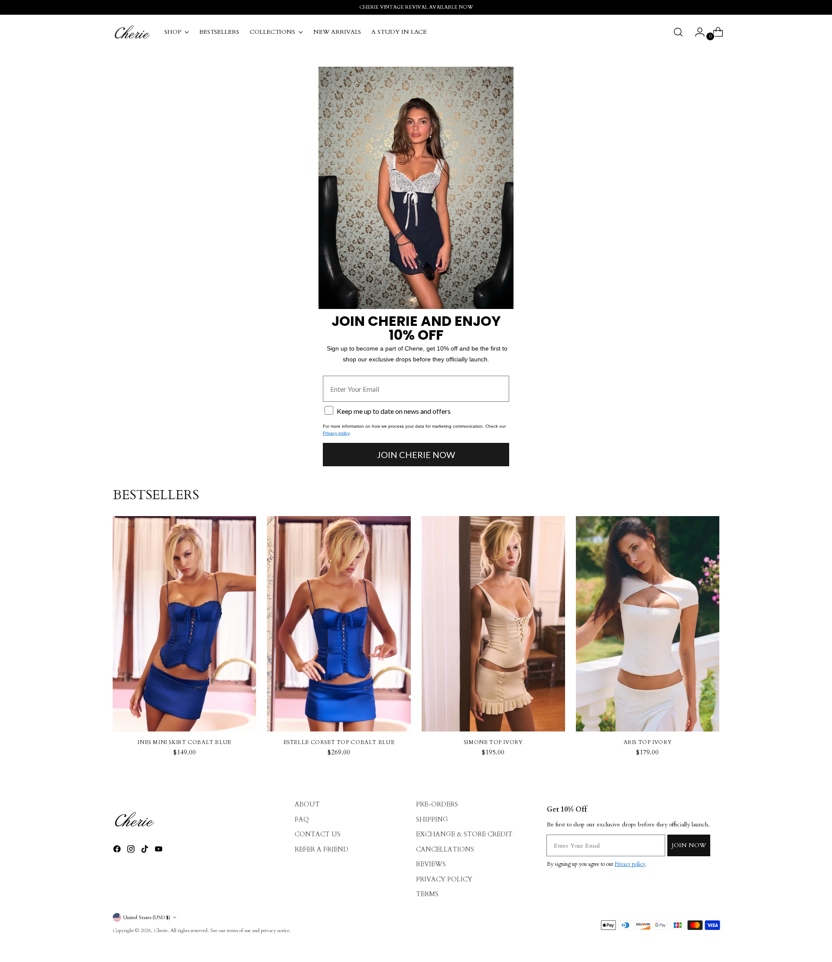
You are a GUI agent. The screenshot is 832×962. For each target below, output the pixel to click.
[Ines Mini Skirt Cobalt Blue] (184, 623)
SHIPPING (432, 819)
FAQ (302, 819)
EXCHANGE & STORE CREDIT (464, 834)
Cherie (161, 930)
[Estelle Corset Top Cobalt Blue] (338, 623)
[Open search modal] (678, 32)
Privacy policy (336, 433)
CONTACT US (318, 834)
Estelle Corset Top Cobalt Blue (339, 742)
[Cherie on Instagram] (132, 850)
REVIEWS (431, 864)
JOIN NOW (689, 845)
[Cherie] (132, 32)
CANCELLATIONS (445, 849)
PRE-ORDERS (437, 804)
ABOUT (307, 804)
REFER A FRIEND (321, 849)
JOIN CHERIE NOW (416, 454)
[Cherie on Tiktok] (145, 850)
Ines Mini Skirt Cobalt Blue (184, 742)
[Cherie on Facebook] (118, 850)
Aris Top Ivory (648, 742)
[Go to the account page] (696, 32)
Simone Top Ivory (493, 742)
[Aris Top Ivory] (647, 623)
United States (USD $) (146, 917)
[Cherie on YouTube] (159, 850)
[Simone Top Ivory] (493, 623)
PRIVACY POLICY (444, 879)
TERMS (427, 894)
